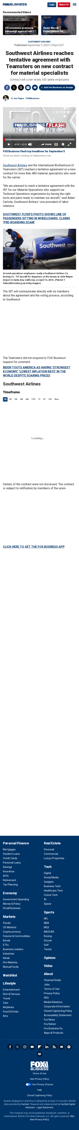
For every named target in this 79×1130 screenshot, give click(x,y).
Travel (6, 998)
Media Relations (53, 1002)
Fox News (49, 1019)
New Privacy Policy (39, 1079)
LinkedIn (47, 1047)
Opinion (49, 958)
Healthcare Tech (53, 890)
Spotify (69, 1047)
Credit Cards (10, 858)
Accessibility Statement (57, 1015)
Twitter (14, 87)
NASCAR (49, 931)
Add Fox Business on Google (58, 87)
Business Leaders (13, 949)
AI (45, 899)
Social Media (51, 877)
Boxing (48, 936)
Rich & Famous (11, 994)
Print (28, 87)
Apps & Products (53, 1032)
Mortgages (9, 849)
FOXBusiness (33, 98)
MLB (46, 927)
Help (39, 1090)
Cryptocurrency (12, 931)
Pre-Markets (10, 962)
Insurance (8, 871)
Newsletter (61, 1047)
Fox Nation (50, 1024)
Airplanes (8, 1007)
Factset (25, 1104)
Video (48, 966)
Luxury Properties (54, 858)
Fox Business (15, 4)
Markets (9, 917)
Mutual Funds (11, 966)
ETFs (6, 944)
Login (52, 4)
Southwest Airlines (39, 42)
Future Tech (51, 895)
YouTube (32, 1047)
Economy (10, 893)
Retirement (9, 880)
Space (47, 903)
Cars (5, 1002)
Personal (49, 849)
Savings (7, 867)
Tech (47, 867)
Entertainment (11, 989)
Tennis (48, 949)
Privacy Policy (52, 993)
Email (35, 87)
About (48, 974)
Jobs (47, 984)
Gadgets (49, 881)
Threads (21, 87)
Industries (8, 953)
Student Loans (11, 853)
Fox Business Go (53, 1028)
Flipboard (39, 1047)
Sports (49, 912)
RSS (54, 1047)
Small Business (12, 908)
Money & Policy (11, 903)
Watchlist (10, 975)
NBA (46, 922)
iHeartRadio (39, 1054)
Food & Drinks (11, 1011)
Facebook (7, 87)
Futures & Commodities (16, 936)
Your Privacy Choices (42, 1084)
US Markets (9, 927)
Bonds (6, 940)
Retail (6, 958)
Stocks (7, 922)
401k (6, 875)
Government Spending (16, 899)
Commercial (51, 853)
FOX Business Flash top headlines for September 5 (34, 151)
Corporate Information (57, 1006)
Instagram (25, 1047)
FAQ (46, 997)
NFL (46, 918)
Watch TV (64, 4)
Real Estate (52, 843)
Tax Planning (10, 884)
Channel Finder (52, 980)
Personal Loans (12, 862)
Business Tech (52, 886)
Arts (5, 1015)
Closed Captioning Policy (58, 1010)
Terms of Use (52, 988)
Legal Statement (45, 1107)
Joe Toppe (19, 98)
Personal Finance (16, 843)
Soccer (48, 940)
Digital (47, 873)
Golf (46, 944)
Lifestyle (9, 983)
